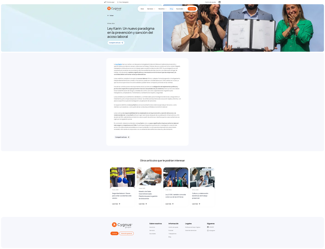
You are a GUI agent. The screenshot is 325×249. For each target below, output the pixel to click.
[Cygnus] (114, 9)
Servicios (152, 230)
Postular (171, 230)
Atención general (126, 233)
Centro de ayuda (173, 227)
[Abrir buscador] (216, 9)
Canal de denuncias (190, 230)
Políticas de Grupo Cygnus (192, 227)
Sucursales (152, 233)
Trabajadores (172, 233)
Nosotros (152, 227)
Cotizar (114, 233)
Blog (170, 237)
